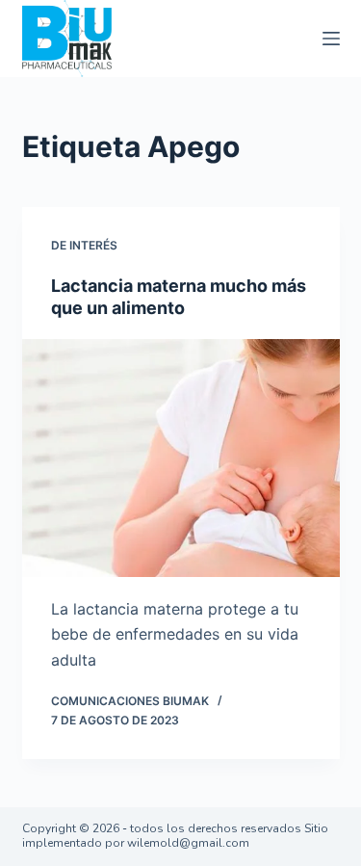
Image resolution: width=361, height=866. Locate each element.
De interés (84, 245)
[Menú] (331, 38)
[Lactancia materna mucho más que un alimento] (181, 458)
